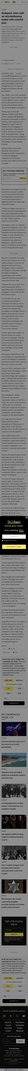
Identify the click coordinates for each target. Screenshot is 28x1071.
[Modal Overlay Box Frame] (14, 535)
